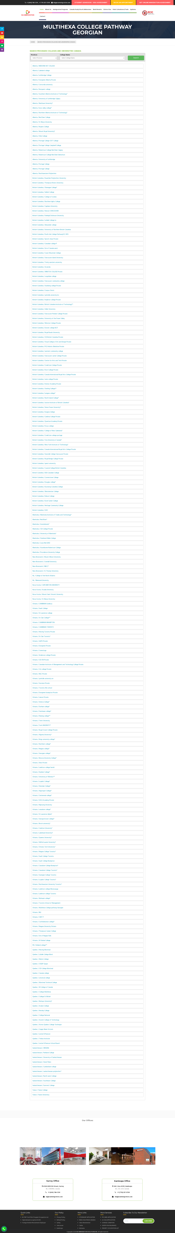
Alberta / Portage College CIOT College (45, 141)
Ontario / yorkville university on (43, 678)
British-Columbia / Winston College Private (47, 323)
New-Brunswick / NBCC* (41, 566)
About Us (48, 9)
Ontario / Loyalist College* (41, 781)
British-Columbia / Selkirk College (43, 192)
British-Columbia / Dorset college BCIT (45, 328)
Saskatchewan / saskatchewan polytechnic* (47, 1071)
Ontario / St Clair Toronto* (41, 636)
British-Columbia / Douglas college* (44, 482)
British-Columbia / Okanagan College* (45, 187)
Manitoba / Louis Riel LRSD (41, 543)
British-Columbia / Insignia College (44, 412)
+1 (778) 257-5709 (123, 1192)
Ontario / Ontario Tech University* (44, 847)
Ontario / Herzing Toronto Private (44, 632)
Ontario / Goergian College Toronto (44, 875)
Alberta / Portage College (41, 164)
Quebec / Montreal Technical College (45, 982)
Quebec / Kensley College (41, 1010)
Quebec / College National (41, 1015)
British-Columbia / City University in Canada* (47, 440)
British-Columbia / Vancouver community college (49, 281)
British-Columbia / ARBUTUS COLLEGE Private (47, 272)
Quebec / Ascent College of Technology (46, 1020)
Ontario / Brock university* (41, 823)
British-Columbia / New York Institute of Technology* (50, 445)
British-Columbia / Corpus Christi (43, 290)
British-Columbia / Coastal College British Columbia (49, 468)
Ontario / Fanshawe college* (42, 711)
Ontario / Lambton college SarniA (43, 767)
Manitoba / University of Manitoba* (44, 533)
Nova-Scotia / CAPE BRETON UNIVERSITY (46, 585)
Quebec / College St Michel (42, 996)
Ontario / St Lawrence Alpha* (42, 814)
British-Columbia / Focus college (43, 426)
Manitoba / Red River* (40, 519)
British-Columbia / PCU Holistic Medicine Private (48, 346)
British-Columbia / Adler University (44, 309)
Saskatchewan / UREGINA (41, 1048)
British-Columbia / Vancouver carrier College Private (50, 356)
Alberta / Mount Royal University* (44, 131)
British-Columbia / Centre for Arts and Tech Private (50, 360)
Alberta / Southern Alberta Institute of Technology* (50, 94)
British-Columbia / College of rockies (45, 197)
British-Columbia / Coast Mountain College (47, 253)
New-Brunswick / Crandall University (44, 561)
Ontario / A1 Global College (41, 940)
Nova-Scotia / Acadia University (43, 590)
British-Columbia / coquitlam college (44, 276)
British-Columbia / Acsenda (41, 267)
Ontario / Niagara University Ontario (44, 926)
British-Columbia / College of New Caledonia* (47, 431)
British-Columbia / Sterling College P (44, 388)
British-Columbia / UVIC (40, 510)
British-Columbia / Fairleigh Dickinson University (48, 215)
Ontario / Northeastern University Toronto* (47, 884)
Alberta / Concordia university (42, 84)
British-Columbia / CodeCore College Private (47, 365)
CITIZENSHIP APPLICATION (87, 1217)
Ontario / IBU (37, 912)
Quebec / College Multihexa (42, 992)
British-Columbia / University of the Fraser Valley (49, 318)
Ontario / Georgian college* (42, 753)
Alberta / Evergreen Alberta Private (44, 80)
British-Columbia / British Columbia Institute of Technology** (53, 304)
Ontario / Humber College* (41, 772)
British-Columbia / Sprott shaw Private (45, 239)
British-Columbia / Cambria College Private (46, 417)
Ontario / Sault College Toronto (43, 856)
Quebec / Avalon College (41, 1006)
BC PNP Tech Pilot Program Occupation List (35, 1217)
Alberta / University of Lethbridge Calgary (46, 98)
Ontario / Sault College (40, 608)
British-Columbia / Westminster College (46, 491)
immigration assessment (155, 2)
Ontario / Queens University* (42, 837)
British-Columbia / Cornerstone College (45, 477)
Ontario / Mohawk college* (41, 898)
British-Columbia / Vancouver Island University (48, 258)
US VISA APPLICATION (108, 1220)
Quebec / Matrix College (41, 959)
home (33, 42)
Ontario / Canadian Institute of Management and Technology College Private (58, 664)
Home (42, 9)
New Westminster (84, 1223)
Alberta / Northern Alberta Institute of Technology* (50, 113)
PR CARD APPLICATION (109, 1217)
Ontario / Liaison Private (41, 697)
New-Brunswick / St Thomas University (45, 571)
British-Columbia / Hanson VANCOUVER (46, 211)
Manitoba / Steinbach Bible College (44, 538)
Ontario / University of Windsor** (44, 777)
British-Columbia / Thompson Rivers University (48, 183)
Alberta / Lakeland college (41, 70)
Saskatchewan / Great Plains (42, 1062)
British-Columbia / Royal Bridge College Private (48, 459)
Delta (81, 1225)
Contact (42, 16)
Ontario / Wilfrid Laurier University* (44, 842)
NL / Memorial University (41, 580)
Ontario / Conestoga (39, 650)
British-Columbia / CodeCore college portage (47, 435)
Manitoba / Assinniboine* (41, 524)
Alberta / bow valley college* (42, 108)
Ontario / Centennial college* (42, 795)
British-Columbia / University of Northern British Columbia (52, 229)
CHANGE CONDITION (108, 1223)
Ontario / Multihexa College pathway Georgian (48, 908)
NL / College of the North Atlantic (44, 576)
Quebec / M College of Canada (43, 987)
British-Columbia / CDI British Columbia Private (48, 337)
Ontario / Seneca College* (41, 702)
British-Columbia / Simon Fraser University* (47, 407)
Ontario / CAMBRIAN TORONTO (43, 627)
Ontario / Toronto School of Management (46, 903)
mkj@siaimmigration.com (61, 3)
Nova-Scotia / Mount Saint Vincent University (48, 594)
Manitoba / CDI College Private (43, 529)
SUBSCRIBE (148, 1221)
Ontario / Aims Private (40, 763)
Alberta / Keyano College (41, 127)
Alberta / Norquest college (41, 89)
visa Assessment (91, 2)
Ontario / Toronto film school (42, 688)
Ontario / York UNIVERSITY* (42, 725)
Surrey (58, 1223)
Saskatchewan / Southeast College (44, 1081)
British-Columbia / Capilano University (45, 206)
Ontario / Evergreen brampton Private (45, 692)
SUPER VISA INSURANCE (109, 1225)
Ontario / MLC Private (40, 674)
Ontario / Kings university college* (44, 739)
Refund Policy (60, 1220)
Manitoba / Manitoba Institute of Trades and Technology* (52, 515)
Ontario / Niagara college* (41, 749)
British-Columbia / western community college (48, 351)
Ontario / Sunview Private (41, 683)
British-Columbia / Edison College (43, 496)
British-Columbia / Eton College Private (45, 370)
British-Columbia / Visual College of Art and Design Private (52, 342)
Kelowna (82, 1228)
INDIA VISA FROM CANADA (87, 1220)
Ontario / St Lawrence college (42, 613)
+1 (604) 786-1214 (54, 1192)
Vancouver (59, 1225)
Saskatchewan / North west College (44, 1076)
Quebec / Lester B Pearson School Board (46, 1043)
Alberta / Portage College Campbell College (47, 145)
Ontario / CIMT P (38, 917)
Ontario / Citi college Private (42, 669)
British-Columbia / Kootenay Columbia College (48, 487)
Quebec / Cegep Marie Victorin (43, 1029)
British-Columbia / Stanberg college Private (47, 286)
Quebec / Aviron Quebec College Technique (47, 1024)
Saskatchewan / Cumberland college (44, 1067)
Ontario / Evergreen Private (42, 646)
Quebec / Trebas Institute (41, 1038)
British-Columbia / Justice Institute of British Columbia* (51, 402)
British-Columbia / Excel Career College (45, 501)
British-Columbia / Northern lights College (46, 201)
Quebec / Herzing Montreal (41, 950)
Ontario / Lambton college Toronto (44, 894)
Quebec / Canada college (41, 973)
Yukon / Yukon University (41, 1095)
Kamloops (59, 1228)
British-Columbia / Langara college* (44, 393)
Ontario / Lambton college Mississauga (45, 889)
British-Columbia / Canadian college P (45, 243)
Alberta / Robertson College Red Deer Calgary (48, 150)
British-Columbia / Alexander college (44, 225)
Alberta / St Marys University (42, 122)
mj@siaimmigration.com (54, 1197)
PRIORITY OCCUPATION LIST (110, 1228)
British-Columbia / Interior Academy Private (47, 384)
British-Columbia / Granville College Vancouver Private (50, 454)
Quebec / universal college (41, 978)
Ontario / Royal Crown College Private (45, 730)
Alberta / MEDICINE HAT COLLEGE (44, 66)
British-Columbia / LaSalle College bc (44, 220)
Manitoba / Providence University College (46, 552)
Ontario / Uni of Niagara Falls (42, 936)
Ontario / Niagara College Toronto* (44, 851)
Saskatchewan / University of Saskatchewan (47, 1057)
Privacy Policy (60, 1217)
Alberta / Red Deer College (41, 117)
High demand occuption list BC (31, 1220)
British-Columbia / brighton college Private (47, 300)
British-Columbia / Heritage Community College (48, 505)
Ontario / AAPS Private (40, 641)
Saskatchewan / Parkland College (43, 1053)
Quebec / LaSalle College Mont (43, 954)
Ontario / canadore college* (42, 809)
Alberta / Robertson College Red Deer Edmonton (49, 155)
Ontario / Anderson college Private (44, 655)
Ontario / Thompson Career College (44, 931)
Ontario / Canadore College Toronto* (45, 870)
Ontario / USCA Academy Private (43, 800)
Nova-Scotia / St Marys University (44, 599)
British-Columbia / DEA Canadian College (46, 473)
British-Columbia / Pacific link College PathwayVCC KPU (50, 234)
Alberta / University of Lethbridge (44, 159)
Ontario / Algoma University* (42, 735)
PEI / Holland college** (40, 945)
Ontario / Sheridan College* (42, 786)
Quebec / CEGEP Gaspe (40, 964)
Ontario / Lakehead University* (43, 833)
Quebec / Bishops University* (42, 1001)
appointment (123, 2)
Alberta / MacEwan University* (43, 103)
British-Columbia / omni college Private (45, 379)
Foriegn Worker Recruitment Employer (34, 1223)
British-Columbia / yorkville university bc (46, 295)
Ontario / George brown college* (43, 819)
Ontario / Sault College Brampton (44, 861)
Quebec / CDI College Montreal (43, 968)
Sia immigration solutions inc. (87, 1232)
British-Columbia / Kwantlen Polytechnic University (49, 178)
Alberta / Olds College (40, 136)
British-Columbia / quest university (44, 463)
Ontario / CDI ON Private (41, 660)
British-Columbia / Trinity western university (47, 262)
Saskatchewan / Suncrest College (43, 1085)
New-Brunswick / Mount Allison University (47, 557)
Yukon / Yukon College (40, 1090)
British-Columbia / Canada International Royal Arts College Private (54, 374)
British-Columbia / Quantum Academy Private (47, 421)
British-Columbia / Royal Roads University (46, 332)
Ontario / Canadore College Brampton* (45, 865)
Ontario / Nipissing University (42, 805)
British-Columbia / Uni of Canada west (45, 248)
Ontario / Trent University (41, 720)
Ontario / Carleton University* (42, 828)
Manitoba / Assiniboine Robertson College (47, 547)
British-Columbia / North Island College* (46, 398)
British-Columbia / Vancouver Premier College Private (50, 314)
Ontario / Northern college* (42, 744)
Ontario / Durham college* (41, 706)
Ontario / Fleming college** (41, 716)
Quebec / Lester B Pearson (41, 1034)
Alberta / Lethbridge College (42, 75)
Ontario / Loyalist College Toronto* (44, 879)
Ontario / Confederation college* (43, 922)
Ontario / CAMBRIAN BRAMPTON (44, 622)
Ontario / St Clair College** (41, 618)
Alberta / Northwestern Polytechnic (44, 173)
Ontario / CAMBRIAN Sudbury (42, 604)
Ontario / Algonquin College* (42, 791)
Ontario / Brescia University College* (45, 758)
